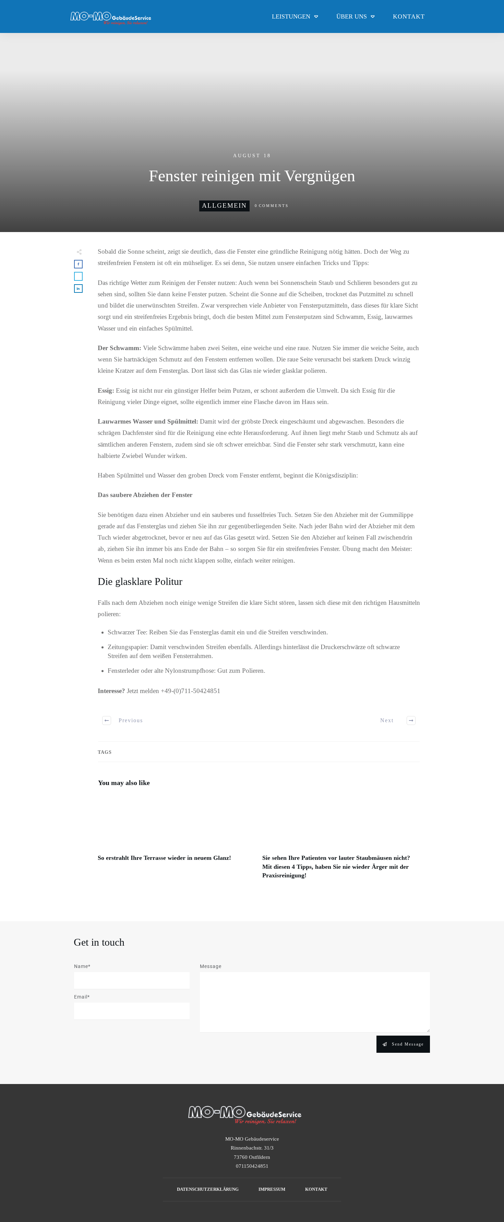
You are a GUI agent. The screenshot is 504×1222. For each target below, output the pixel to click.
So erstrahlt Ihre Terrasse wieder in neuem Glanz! (176, 841)
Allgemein (224, 205)
